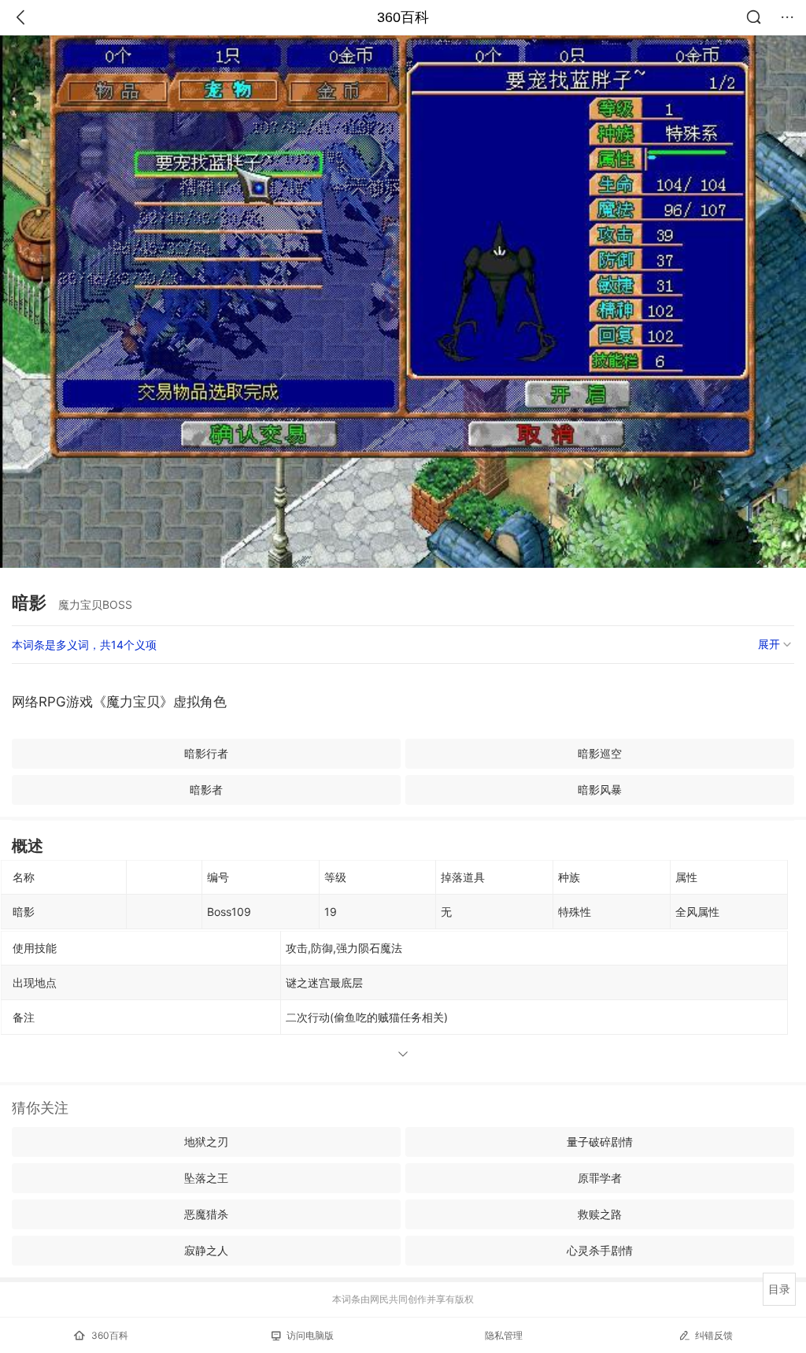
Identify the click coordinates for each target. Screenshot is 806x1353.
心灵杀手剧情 (600, 1250)
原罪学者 (600, 1177)
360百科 (403, 17)
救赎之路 (600, 1214)
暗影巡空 (600, 753)
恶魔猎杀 (206, 1214)
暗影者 (206, 789)
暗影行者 (206, 753)
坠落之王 (206, 1177)
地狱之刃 (206, 1141)
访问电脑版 (310, 1335)
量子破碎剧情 (600, 1141)
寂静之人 (206, 1250)
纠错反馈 (714, 1335)
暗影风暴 (600, 789)
